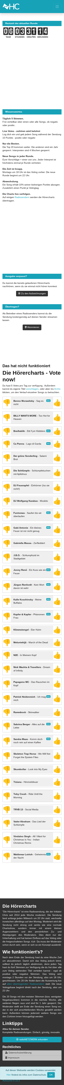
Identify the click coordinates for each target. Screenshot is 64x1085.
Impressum (13, 1058)
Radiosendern (22, 197)
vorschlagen (32, 389)
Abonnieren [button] (33, 327)
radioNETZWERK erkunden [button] (33, 1039)
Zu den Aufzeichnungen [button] (33, 293)
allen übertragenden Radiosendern (25, 984)
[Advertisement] (32, 351)
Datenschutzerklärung (20, 1052)
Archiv (57, 389)
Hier (9, 1074)
